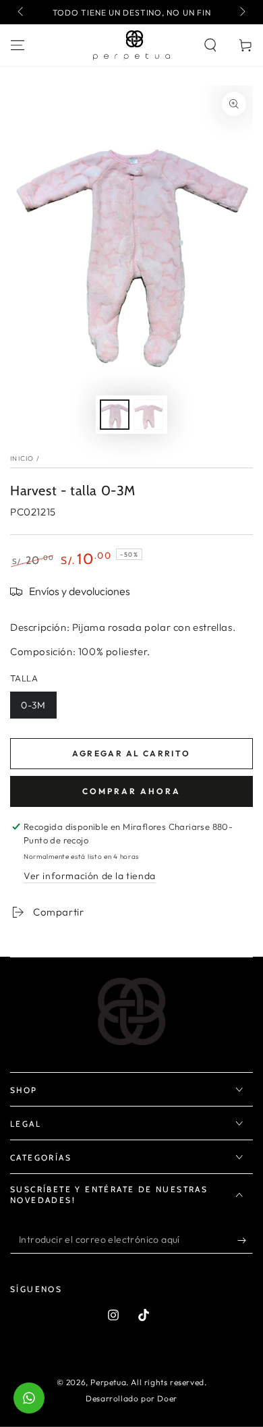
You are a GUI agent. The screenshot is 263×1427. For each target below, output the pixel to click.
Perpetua (108, 1382)
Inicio (22, 458)
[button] (210, 45)
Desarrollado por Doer (131, 1398)
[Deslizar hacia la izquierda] (21, 12)
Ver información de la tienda (90, 876)
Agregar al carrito (131, 753)
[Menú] (17, 45)
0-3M (33, 705)
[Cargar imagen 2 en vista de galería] (148, 414)
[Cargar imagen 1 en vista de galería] (114, 414)
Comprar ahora (131, 791)
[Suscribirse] (245, 1240)
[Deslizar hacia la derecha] (241, 12)
